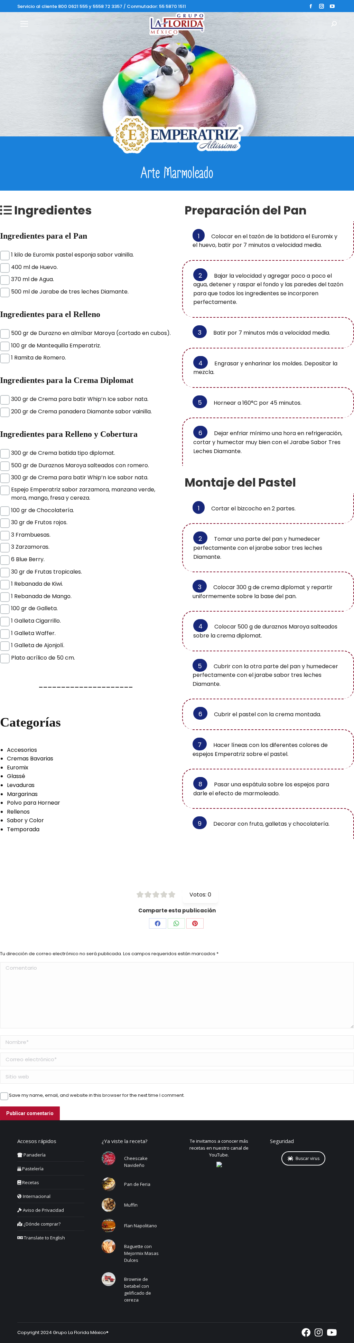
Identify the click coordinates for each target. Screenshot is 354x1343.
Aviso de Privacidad (43, 1210)
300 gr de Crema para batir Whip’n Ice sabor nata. (79, 399)
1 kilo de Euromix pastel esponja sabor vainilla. (72, 255)
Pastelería (32, 1168)
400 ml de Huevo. (34, 267)
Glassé (16, 776)
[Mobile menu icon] (24, 24)
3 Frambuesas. (30, 535)
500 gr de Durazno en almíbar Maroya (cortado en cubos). (91, 333)
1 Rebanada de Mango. (41, 596)
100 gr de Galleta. (34, 608)
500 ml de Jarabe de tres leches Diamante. (70, 292)
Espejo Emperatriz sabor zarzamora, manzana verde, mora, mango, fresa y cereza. (83, 490)
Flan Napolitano (140, 1225)
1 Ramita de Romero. (38, 358)
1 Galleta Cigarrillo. (36, 621)
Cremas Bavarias (30, 758)
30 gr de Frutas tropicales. (46, 572)
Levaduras (21, 785)
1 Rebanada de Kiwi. (37, 584)
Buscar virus (307, 1158)
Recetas (30, 1182)
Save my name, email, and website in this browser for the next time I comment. (97, 1095)
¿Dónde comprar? (41, 1224)
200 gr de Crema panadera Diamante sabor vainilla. (81, 411)
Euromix (17, 767)
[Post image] (108, 1158)
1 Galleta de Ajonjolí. (37, 645)
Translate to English (44, 1238)
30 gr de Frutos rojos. (39, 522)
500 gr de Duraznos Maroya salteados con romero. (80, 465)
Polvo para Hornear (33, 803)
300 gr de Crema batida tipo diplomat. (63, 453)
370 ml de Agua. (32, 279)
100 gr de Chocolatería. (42, 510)
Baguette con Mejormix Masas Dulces (141, 1253)
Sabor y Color (25, 820)
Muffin (131, 1205)
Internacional (36, 1196)
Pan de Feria (137, 1184)
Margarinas (22, 794)
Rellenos (18, 812)
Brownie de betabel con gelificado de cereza (137, 1289)
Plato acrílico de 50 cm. (43, 658)
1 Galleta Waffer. (33, 633)
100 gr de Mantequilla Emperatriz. (56, 345)
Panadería (34, 1155)
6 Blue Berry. (28, 559)
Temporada (23, 829)
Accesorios (22, 750)
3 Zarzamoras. (30, 547)
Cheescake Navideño (136, 1161)
